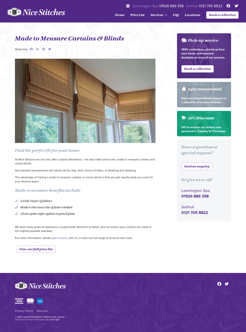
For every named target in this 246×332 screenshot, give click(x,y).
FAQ (176, 15)
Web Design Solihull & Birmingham (30, 319)
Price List (137, 15)
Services (157, 15)
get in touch (59, 238)
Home (119, 15)
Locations (192, 15)
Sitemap (42, 311)
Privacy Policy (24, 311)
